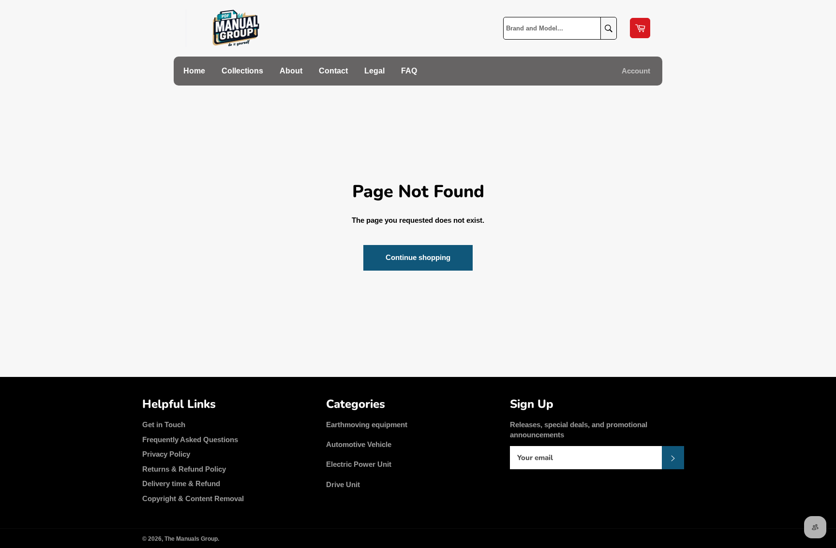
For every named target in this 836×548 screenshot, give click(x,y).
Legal (374, 71)
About (291, 71)
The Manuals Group (191, 538)
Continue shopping (418, 257)
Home (194, 71)
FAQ (409, 71)
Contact (333, 71)
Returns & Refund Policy (184, 469)
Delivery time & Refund (181, 483)
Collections (242, 71)
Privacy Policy (166, 454)
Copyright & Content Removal (193, 498)
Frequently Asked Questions (190, 439)
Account (636, 71)
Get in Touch (163, 424)
